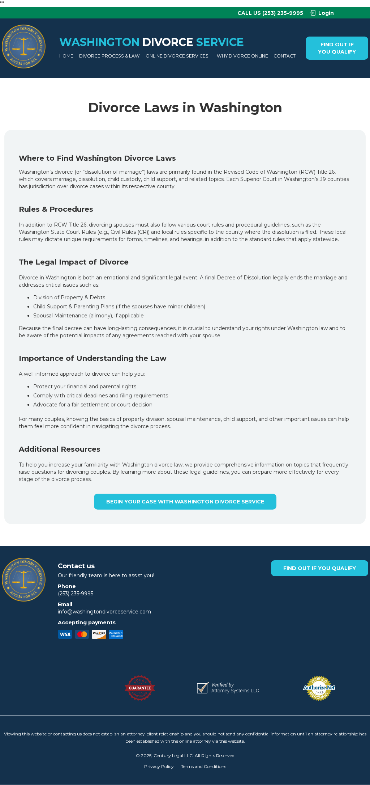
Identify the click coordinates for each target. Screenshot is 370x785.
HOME (66, 56)
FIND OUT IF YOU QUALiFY (337, 48)
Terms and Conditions (203, 766)
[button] (108, 56)
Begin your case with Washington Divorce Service (185, 501)
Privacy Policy (159, 766)
